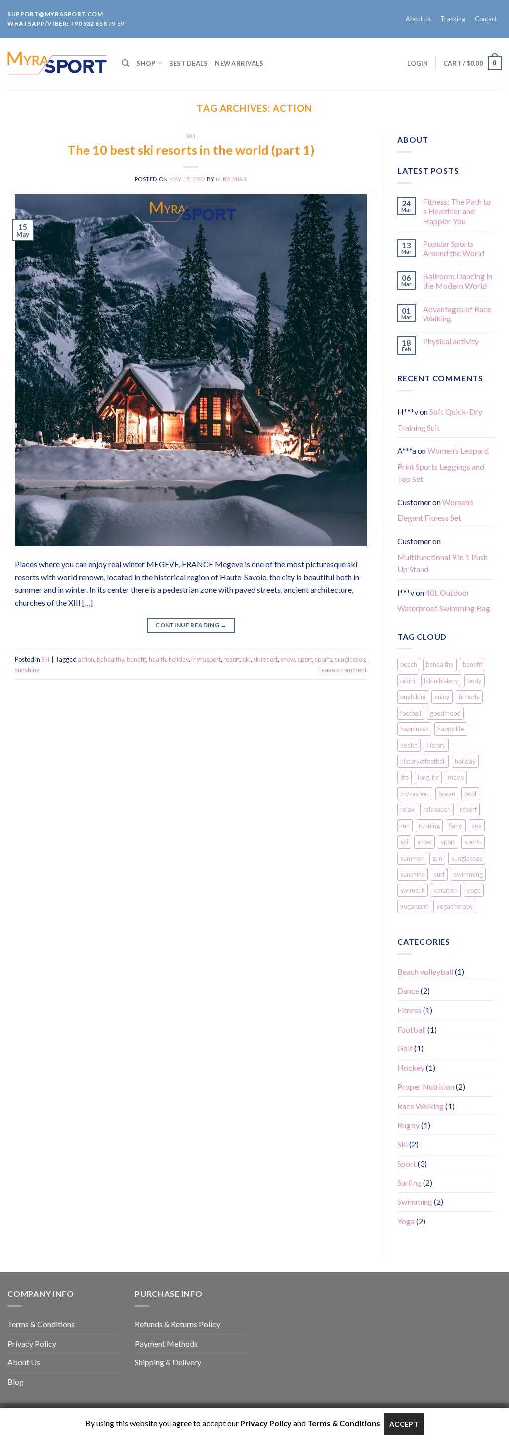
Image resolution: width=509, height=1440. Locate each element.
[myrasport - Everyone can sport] (57, 63)
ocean (446, 794)
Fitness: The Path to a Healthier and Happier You (457, 211)
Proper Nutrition (425, 1086)
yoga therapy (454, 906)
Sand (456, 826)
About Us (418, 19)
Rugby (408, 1125)
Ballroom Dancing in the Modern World (457, 280)
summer (412, 858)
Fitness (409, 1010)
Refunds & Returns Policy (177, 1324)
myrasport (206, 659)
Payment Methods (166, 1343)
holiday (179, 659)
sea (477, 826)
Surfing (409, 1182)
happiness (414, 729)
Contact (486, 19)
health (157, 659)
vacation (446, 890)
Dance (408, 990)
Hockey (410, 1067)
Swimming (414, 1201)
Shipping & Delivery (168, 1362)
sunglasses (350, 659)
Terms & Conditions (41, 1324)
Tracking (452, 19)
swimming (468, 874)
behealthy (110, 659)
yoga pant (413, 906)
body (474, 681)
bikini (407, 681)
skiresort (265, 659)
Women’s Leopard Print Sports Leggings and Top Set (443, 464)
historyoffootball (423, 761)
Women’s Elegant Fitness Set (435, 510)
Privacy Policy (31, 1343)
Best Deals (188, 63)
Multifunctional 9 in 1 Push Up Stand (442, 563)
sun (437, 858)
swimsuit (412, 890)
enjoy (442, 697)
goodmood (445, 713)
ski (247, 659)
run (405, 826)
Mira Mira (231, 179)
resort (231, 659)
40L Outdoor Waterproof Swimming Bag (443, 600)
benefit (136, 659)
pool (470, 794)
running (429, 826)
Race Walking (420, 1106)
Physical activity (451, 341)
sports (323, 659)
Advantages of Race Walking (457, 313)
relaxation (437, 809)
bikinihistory (441, 681)
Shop (145, 63)
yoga (474, 890)
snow (287, 659)
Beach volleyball (425, 971)
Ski (191, 136)
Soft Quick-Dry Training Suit (439, 419)
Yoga (406, 1221)
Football (411, 1029)
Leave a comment (342, 670)
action (86, 659)
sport (305, 659)
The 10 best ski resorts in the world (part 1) (191, 149)
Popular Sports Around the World (453, 248)
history (436, 745)
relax (407, 809)
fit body (469, 697)
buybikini (412, 697)
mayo (456, 777)
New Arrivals (239, 63)
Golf (405, 1048)
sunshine (27, 670)
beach (408, 664)
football (410, 713)
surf (439, 874)
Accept (404, 1424)
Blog (15, 1381)
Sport (406, 1163)
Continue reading (191, 625)
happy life (450, 729)
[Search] (125, 63)
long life (428, 777)
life (404, 777)
